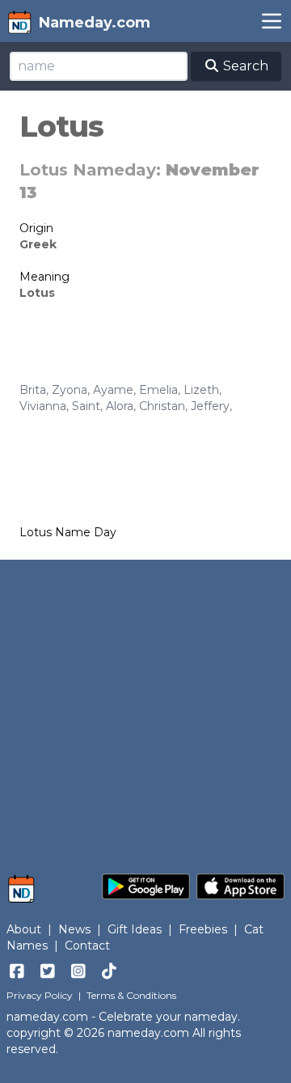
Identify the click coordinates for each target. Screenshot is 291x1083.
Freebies (203, 929)
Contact (87, 945)
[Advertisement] (145, 708)
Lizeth (201, 390)
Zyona (69, 390)
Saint (86, 406)
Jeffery (210, 406)
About (23, 929)
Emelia (158, 390)
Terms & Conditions (131, 995)
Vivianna (42, 406)
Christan (162, 406)
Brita (32, 390)
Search (244, 66)
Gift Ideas (135, 929)
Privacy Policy (39, 995)
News (74, 929)
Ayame (113, 390)
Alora (119, 406)
